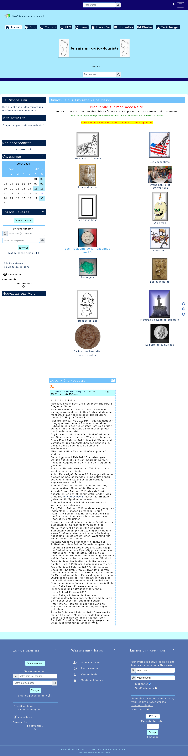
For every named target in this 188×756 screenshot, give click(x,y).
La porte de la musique (159, 345)
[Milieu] (183, 309)
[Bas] (183, 314)
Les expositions (88, 220)
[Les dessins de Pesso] (23, 16)
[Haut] (183, 303)
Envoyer (23, 248)
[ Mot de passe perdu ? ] (24, 253)
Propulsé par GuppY (71, 749)
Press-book (160, 250)
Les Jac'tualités (160, 162)
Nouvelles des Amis (23, 293)
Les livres (160, 222)
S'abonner (141, 684)
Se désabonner (144, 688)
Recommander (89, 668)
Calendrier (23, 156)
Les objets (87, 277)
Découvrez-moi (87, 321)
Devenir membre (23, 220)
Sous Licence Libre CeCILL (112, 749)
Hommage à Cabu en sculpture (159, 320)
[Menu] (180, 4)
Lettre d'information (152, 650)
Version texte (89, 674)
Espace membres (23, 212)
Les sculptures (87, 187)
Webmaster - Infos (93, 650)
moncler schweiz (72, 496)
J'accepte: (139, 709)
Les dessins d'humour (87, 158)
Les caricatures (159, 282)
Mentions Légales (91, 680)
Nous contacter (90, 662)
